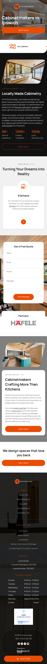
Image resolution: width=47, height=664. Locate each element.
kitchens (18, 107)
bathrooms (26, 107)
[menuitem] (23, 491)
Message (10, 281)
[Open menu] (6, 6)
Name (9, 253)
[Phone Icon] (40, 7)
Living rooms (16, 411)
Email (9, 262)
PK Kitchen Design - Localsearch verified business (23, 617)
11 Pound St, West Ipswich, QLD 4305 (23, 565)
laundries (35, 107)
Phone (9, 271)
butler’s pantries (20, 408)
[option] (23, 323)
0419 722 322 (7, 125)
